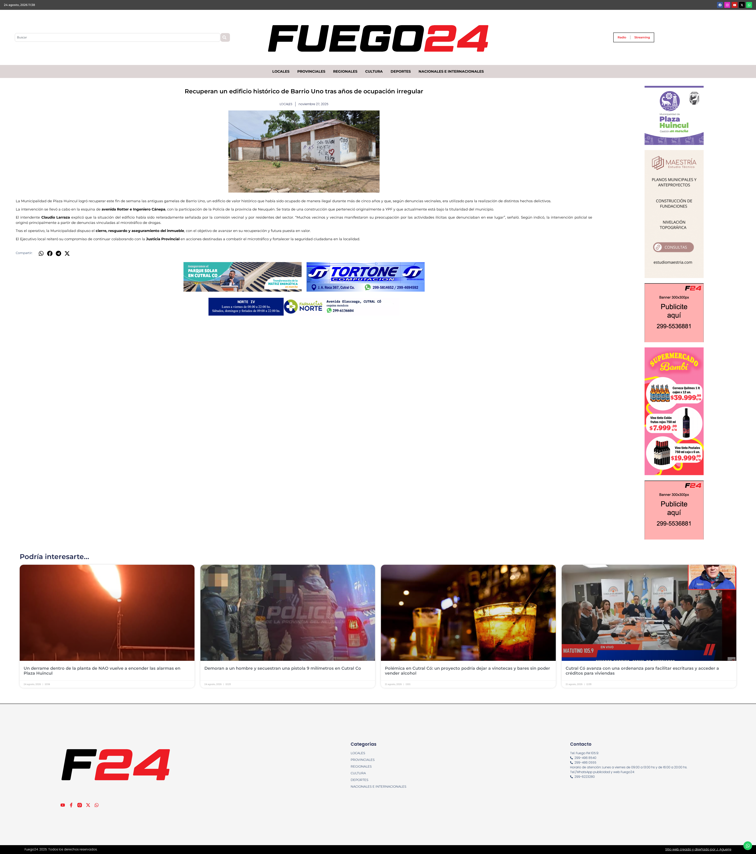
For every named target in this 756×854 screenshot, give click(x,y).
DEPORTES (401, 71)
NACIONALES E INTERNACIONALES (451, 71)
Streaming (642, 37)
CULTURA (374, 71)
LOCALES (280, 71)
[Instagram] (727, 5)
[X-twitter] (742, 5)
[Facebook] (720, 5)
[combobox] (117, 37)
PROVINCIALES (311, 71)
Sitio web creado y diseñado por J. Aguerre (698, 849)
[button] (41, 253)
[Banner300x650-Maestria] (674, 277)
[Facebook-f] (71, 805)
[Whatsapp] (749, 5)
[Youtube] (734, 5)
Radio (622, 37)
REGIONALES (345, 71)
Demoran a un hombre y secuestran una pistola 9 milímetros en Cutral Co (282, 668)
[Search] (225, 37)
